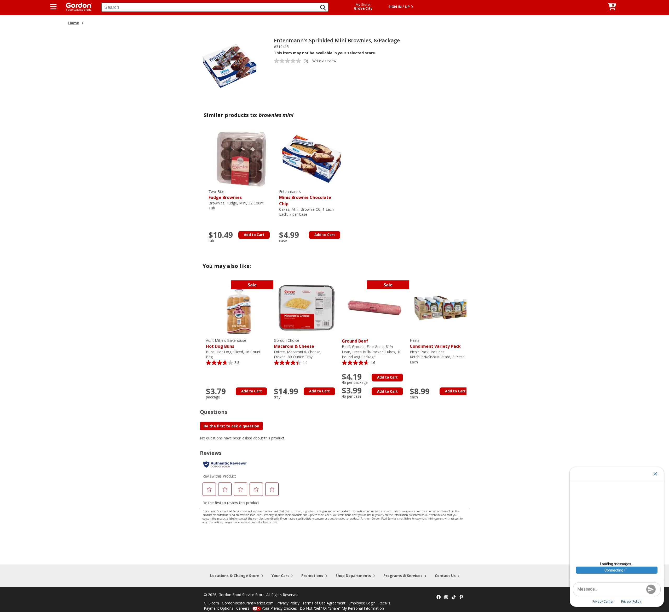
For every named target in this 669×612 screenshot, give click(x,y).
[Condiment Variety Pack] (442, 307)
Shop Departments (353, 575)
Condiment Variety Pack (435, 343)
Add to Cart (254, 234)
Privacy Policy (287, 603)
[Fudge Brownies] (241, 158)
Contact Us (445, 575)
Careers (242, 608)
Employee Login (362, 603)
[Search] (323, 7)
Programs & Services (403, 575)
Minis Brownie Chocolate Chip (305, 198)
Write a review (324, 60)
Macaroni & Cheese (294, 343)
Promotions (312, 575)
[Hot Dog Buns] (239, 307)
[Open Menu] (53, 6)
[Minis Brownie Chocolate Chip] (312, 158)
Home (73, 22)
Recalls (384, 603)
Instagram (446, 597)
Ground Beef (355, 341)
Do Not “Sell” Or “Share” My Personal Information (342, 608)
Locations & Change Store (234, 575)
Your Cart (280, 575)
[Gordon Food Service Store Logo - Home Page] (76, 6)
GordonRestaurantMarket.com (248, 603)
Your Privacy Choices (279, 608)
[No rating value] (289, 60)
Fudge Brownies (225, 194)
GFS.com (211, 603)
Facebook (438, 597)
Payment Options (218, 608)
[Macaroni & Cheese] (306, 307)
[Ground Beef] (374, 307)
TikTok (453, 597)
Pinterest (461, 597)
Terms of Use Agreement (323, 603)
